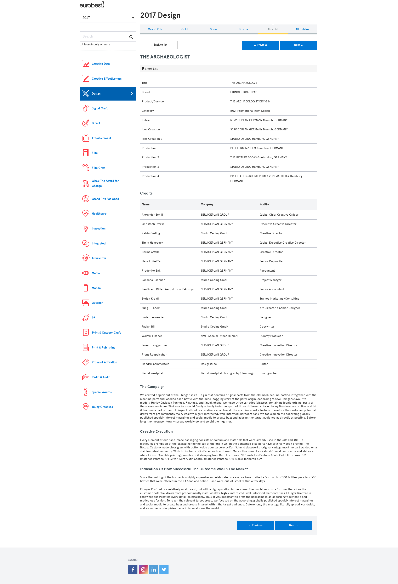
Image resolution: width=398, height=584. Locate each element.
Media (96, 273)
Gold (184, 29)
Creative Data (101, 64)
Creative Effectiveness (106, 78)
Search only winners (97, 44)
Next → (298, 45)
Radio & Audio (101, 377)
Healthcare (99, 213)
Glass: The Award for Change (105, 183)
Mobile (96, 288)
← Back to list (158, 44)
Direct (96, 123)
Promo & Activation (104, 362)
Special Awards (102, 392)
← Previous (260, 45)
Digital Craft (100, 108)
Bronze (243, 29)
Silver (213, 29)
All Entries (302, 29)
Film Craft (98, 168)
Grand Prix (155, 29)
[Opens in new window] (132, 569)
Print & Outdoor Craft (106, 332)
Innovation (99, 228)
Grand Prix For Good (105, 199)
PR (93, 317)
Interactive (99, 258)
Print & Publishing (103, 347)
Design (96, 93)
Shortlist (272, 29)
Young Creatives (102, 407)
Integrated (99, 243)
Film (95, 153)
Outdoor (97, 303)
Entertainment (101, 138)
